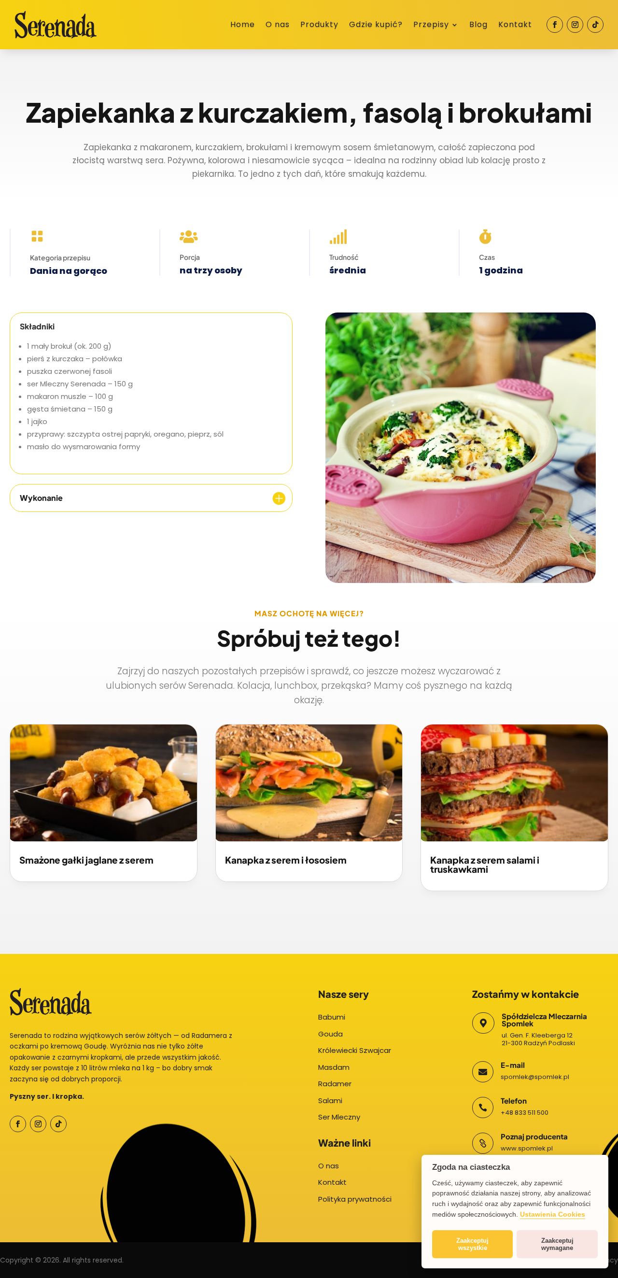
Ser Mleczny (339, 1117)
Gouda (330, 1034)
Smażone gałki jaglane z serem (86, 860)
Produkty (319, 25)
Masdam (334, 1067)
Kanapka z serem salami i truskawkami (484, 864)
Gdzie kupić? (376, 25)
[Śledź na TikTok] (595, 24)
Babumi (331, 1017)
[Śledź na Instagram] (575, 24)
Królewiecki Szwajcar (354, 1050)
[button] (19, 1258)
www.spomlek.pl (527, 1148)
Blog (478, 25)
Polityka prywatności (355, 1199)
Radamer (334, 1084)
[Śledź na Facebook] (555, 24)
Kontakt (515, 25)
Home (242, 25)
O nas (278, 25)
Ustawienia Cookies (552, 1214)
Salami (330, 1100)
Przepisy (431, 25)
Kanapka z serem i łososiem (286, 860)
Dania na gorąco (68, 271)
